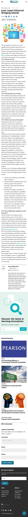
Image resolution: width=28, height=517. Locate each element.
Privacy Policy (5, 491)
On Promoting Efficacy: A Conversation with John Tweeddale (13, 361)
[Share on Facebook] (6, 16)
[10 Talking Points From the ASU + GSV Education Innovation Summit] (14, 399)
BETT (3, 55)
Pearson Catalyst (21, 243)
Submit (23, 329)
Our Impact (18, 498)
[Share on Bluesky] (14, 16)
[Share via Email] (16, 16)
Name (3, 454)
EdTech (3, 19)
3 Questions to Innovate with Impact (11, 386)
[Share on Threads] (11, 16)
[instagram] (3, 510)
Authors (3, 496)
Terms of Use (5, 492)
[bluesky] (10, 510)
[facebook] (1, 510)
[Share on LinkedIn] (9, 16)
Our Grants (18, 494)
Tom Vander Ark (5, 8)
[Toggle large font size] (26, 258)
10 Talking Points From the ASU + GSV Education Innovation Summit (13, 411)
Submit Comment (7, 462)
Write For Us (4, 494)
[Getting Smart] (14, 2)
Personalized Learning (11, 19)
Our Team (17, 496)
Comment (4, 437)
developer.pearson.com (11, 229)
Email (3, 447)
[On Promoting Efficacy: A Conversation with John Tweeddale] (14, 349)
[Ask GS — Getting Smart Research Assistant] (24, 513)
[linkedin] (6, 510)
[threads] (8, 510)
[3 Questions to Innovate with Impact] (14, 374)
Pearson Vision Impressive (10, 419)
